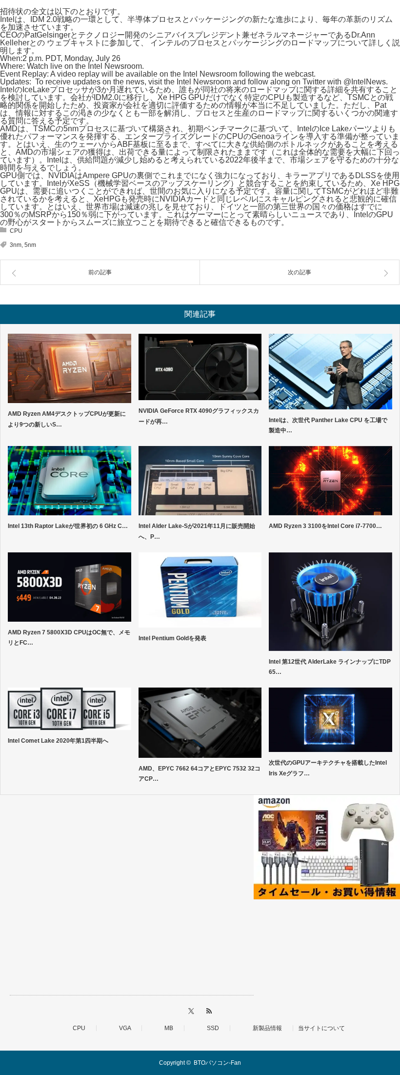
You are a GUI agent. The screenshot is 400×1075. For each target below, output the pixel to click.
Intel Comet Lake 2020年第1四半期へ (58, 740)
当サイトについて (321, 1028)
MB (166, 1028)
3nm (15, 245)
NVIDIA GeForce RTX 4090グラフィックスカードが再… (199, 416)
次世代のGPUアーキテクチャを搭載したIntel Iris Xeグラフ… (328, 768)
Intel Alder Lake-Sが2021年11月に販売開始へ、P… (197, 531)
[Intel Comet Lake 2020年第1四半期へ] (69, 709)
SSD (210, 1028)
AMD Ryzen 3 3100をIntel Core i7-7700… (325, 526)
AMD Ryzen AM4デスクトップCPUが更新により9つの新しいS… (67, 419)
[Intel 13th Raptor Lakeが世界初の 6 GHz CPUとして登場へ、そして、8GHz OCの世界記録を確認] (69, 480)
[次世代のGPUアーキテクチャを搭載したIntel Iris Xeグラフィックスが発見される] (330, 720)
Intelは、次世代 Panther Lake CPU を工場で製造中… (328, 425)
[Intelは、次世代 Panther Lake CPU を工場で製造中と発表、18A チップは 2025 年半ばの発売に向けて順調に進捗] (330, 371)
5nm (30, 245)
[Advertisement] (132, 895)
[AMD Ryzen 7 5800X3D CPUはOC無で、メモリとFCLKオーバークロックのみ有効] (69, 587)
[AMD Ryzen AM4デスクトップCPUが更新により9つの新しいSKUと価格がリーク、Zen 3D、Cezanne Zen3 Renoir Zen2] (69, 368)
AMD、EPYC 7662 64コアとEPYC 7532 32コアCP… (199, 774)
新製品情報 (264, 1028)
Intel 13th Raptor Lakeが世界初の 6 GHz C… (68, 526)
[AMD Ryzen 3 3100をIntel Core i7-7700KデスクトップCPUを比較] (330, 480)
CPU (16, 230)
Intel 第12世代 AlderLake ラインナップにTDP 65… (330, 667)
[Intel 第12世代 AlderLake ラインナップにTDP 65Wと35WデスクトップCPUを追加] (330, 601)
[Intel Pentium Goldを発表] (200, 590)
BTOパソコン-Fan (217, 1062)
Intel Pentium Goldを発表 (172, 638)
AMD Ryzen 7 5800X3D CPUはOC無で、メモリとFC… (69, 638)
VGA (122, 1028)
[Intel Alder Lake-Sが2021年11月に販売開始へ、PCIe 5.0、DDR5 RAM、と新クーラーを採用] (200, 480)
